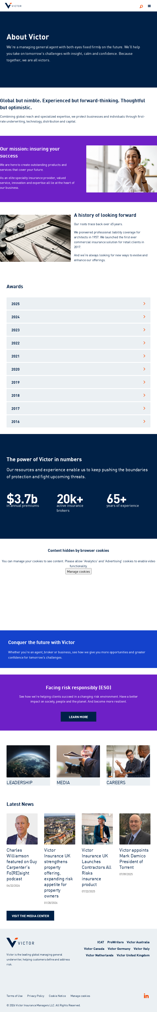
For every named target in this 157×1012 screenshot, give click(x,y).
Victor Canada (94, 948)
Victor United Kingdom (133, 954)
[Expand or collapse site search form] (141, 6)
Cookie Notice (57, 996)
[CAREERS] (128, 761)
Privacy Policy (35, 996)
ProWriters (115, 941)
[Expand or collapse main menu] (149, 6)
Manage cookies (78, 571)
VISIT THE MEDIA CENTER (30, 915)
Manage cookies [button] (80, 996)
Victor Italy (142, 948)
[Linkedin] (146, 996)
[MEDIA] (78, 761)
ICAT (100, 941)
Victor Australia (138, 941)
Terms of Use (14, 996)
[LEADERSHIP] (28, 761)
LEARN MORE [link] (78, 716)
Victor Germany (119, 948)
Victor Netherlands (99, 954)
